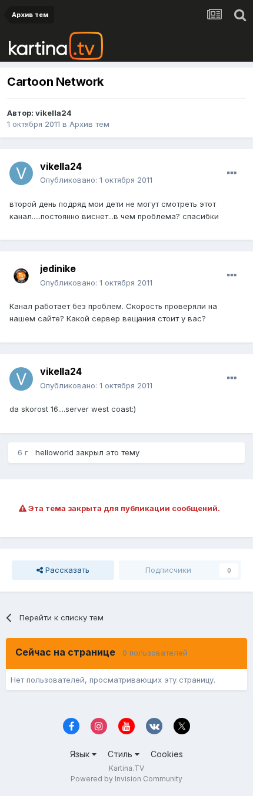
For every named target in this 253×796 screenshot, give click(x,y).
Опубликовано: (96, 179)
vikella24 (53, 112)
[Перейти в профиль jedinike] (21, 276)
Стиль (121, 754)
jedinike (58, 268)
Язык (81, 754)
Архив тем (89, 124)
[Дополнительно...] (232, 173)
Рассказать (66, 570)
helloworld (54, 452)
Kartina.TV (126, 768)
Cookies (167, 754)
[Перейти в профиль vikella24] (21, 173)
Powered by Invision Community (126, 778)
